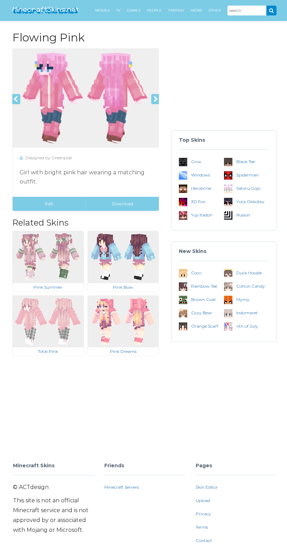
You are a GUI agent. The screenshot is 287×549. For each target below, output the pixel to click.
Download (122, 203)
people (154, 10)
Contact (204, 540)
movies (102, 10)
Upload (203, 500)
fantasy (176, 10)
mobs (196, 10)
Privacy (203, 513)
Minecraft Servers (121, 487)
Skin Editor (207, 487)
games (133, 10)
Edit (49, 203)
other (215, 10)
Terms (202, 527)
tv (118, 10)
